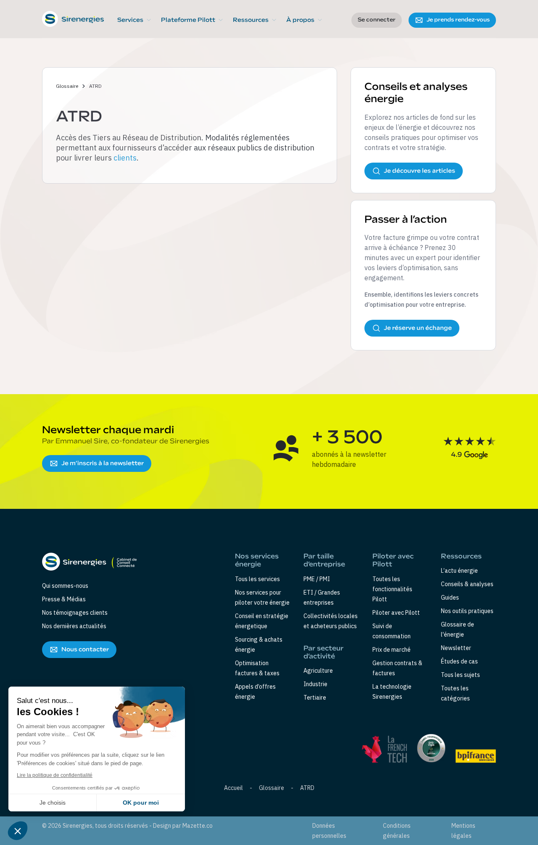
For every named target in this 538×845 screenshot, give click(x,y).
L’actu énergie (459, 570)
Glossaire (67, 86)
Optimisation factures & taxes (257, 668)
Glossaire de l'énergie (457, 629)
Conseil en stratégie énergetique (261, 621)
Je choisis (53, 802)
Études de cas (459, 661)
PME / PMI (316, 579)
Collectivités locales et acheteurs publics (330, 621)
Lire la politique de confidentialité (54, 775)
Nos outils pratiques (467, 611)
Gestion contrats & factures (397, 668)
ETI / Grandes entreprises (321, 597)
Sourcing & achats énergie (258, 644)
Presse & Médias (64, 599)
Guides (450, 597)
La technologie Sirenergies (391, 691)
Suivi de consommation (391, 631)
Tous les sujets (460, 675)
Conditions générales (397, 831)
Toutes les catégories (455, 693)
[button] (134, 20)
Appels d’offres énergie (255, 691)
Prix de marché (391, 649)
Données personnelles (329, 831)
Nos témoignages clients (75, 612)
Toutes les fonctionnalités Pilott (392, 589)
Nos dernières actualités (74, 626)
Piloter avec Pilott (396, 612)
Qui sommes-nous (65, 586)
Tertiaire (314, 697)
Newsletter (456, 648)
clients (125, 158)
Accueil (233, 788)
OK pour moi (141, 802)
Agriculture (318, 670)
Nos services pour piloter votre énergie (262, 597)
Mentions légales (463, 831)
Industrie (315, 684)
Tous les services (257, 579)
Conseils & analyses (467, 584)
